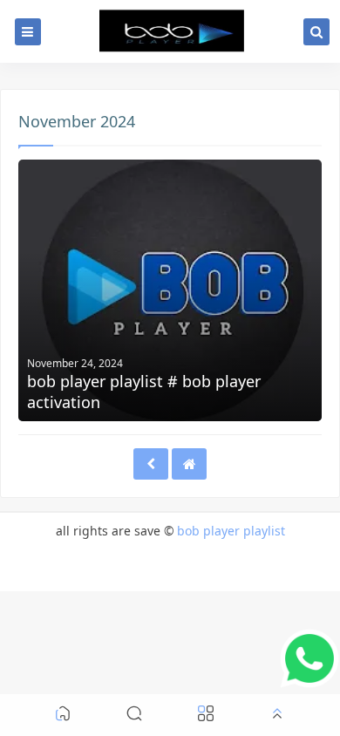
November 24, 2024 (75, 363)
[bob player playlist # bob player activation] (170, 290)
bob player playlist (231, 530)
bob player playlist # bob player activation (144, 391)
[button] (62, 715)
